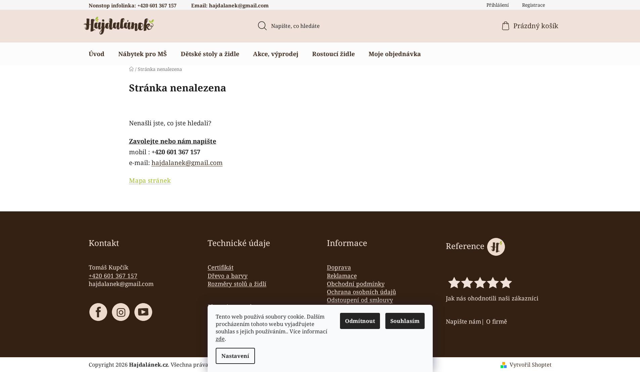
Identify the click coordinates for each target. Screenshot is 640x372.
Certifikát (220, 267)
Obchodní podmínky (356, 284)
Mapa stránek (150, 180)
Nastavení (235, 356)
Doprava (339, 267)
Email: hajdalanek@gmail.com (230, 5)
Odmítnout (360, 321)
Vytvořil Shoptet (531, 364)
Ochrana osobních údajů (361, 292)
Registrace (533, 5)
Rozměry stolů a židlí (237, 284)
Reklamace (342, 276)
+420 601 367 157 (113, 276)
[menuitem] (96, 53)
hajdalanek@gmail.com (187, 162)
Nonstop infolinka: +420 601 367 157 (132, 5)
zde (220, 338)
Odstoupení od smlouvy (360, 300)
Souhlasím (405, 321)
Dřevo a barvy (228, 276)
